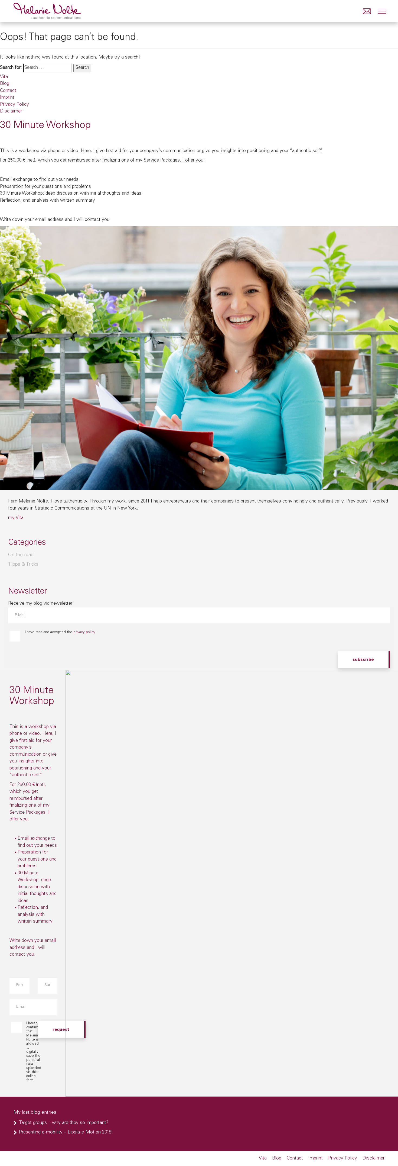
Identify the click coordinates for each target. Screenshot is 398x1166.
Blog (4, 84)
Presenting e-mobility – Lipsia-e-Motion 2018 (65, 1132)
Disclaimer (11, 111)
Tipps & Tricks (23, 564)
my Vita (16, 518)
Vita (4, 77)
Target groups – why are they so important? (63, 1123)
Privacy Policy (14, 104)
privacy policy (84, 632)
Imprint (7, 97)
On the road (21, 555)
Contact (8, 91)
